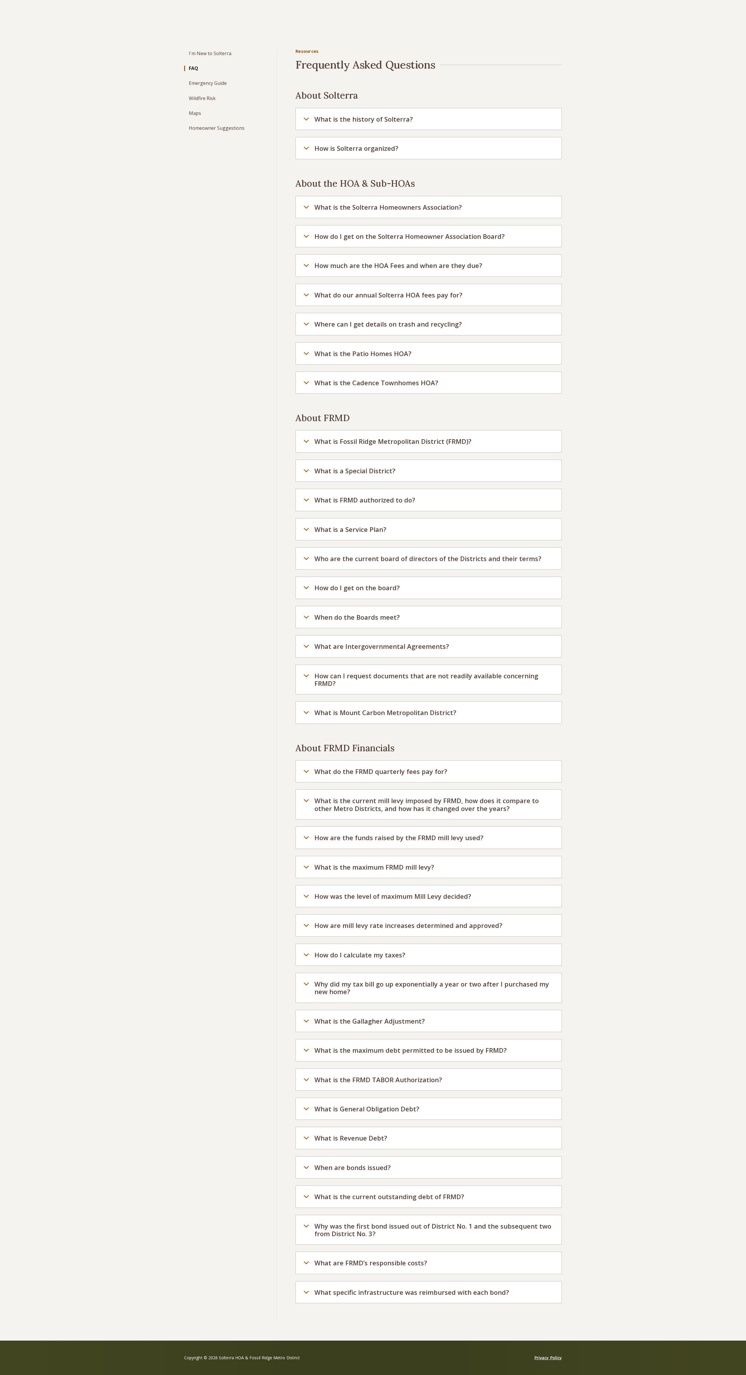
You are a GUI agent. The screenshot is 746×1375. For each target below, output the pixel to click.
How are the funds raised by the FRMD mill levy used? (398, 837)
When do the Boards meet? (357, 617)
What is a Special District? (354, 470)
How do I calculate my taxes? (359, 954)
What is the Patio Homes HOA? (362, 353)
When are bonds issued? (352, 1167)
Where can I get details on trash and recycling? (388, 324)
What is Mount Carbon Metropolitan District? (385, 712)
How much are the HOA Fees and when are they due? (398, 265)
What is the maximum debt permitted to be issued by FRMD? (410, 1050)
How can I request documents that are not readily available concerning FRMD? (426, 679)
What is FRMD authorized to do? (364, 499)
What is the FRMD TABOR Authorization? (378, 1079)
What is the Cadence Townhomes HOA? (376, 382)
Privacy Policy (548, 1357)
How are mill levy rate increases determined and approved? (408, 925)
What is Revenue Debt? (350, 1138)
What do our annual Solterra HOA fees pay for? (388, 294)
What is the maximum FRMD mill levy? (374, 867)
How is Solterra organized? (356, 148)
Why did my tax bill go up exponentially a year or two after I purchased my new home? (431, 988)
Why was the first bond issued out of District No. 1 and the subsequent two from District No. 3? (432, 1230)
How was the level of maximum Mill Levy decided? (392, 896)
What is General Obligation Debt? (366, 1108)
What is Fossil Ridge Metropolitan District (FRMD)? (392, 441)
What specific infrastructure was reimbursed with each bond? (411, 1292)
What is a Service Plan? (350, 529)
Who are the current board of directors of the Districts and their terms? (427, 558)
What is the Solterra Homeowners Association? (388, 207)
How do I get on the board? (357, 587)
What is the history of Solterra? (363, 119)
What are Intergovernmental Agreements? (381, 646)
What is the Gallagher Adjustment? (369, 1021)
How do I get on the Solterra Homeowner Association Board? (409, 236)
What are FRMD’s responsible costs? (370, 1262)
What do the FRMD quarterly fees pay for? (380, 771)
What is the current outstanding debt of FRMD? (389, 1196)
